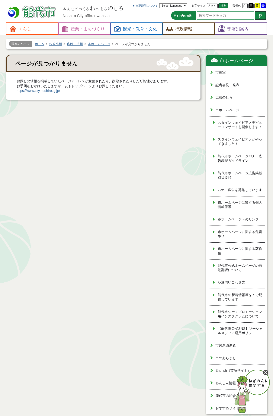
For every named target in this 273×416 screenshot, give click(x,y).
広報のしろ (223, 97)
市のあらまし (225, 358)
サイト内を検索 (183, 15)
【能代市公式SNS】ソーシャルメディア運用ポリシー (240, 331)
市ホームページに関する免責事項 (240, 234)
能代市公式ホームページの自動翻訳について (240, 268)
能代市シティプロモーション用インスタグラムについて (240, 314)
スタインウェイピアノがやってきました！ (240, 141)
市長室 (220, 72)
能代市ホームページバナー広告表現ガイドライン (240, 158)
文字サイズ (198, 5)
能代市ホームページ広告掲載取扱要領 (240, 175)
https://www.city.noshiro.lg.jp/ (38, 91)
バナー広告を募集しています (240, 190)
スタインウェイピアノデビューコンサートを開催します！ (240, 125)
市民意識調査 (225, 345)
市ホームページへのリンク (238, 219)
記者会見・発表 (227, 85)
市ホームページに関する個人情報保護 (240, 205)
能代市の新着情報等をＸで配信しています (240, 297)
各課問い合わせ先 (231, 282)
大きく (212, 5)
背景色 (236, 5)
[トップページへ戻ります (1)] (32, 12)
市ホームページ (236, 60)
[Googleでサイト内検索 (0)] (260, 15)
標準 (223, 5)
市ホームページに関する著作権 (240, 251)
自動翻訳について (147, 5)
